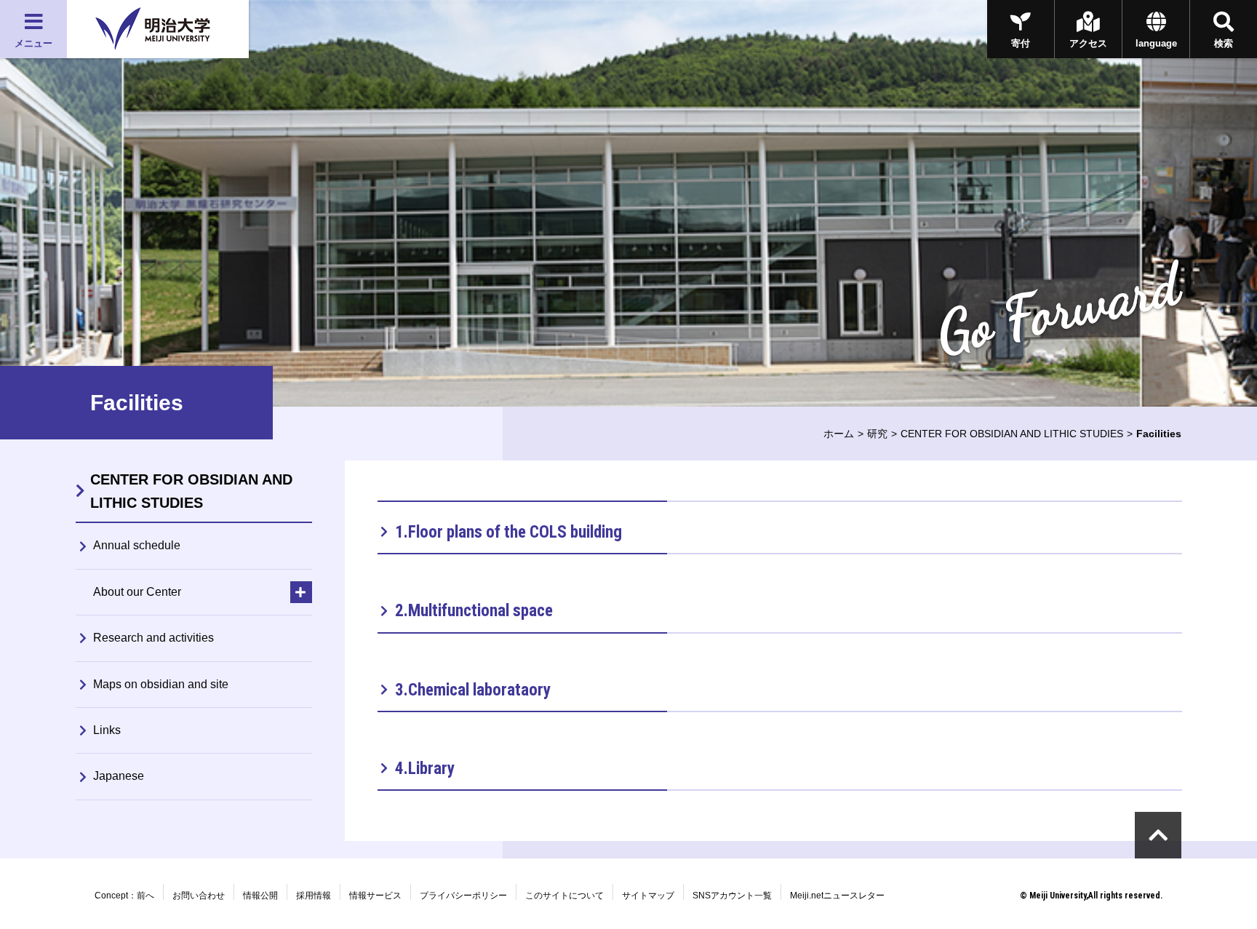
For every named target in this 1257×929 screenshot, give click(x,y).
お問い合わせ (198, 895)
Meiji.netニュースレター (837, 895)
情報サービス (375, 895)
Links (107, 730)
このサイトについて (564, 895)
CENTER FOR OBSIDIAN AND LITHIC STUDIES (1012, 433)
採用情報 (313, 895)
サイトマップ (648, 895)
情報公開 (260, 895)
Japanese (118, 776)
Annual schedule (136, 545)
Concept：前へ (124, 895)
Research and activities (153, 637)
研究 (877, 433)
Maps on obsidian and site (160, 684)
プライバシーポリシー (463, 895)
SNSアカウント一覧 (732, 895)
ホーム (838, 433)
